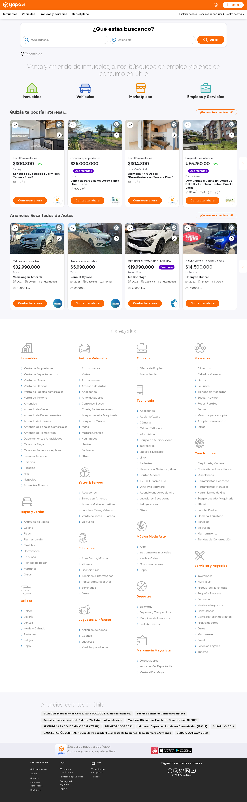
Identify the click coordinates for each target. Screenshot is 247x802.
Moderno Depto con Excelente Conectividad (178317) (173, 726)
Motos (86, 374)
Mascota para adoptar (213, 415)
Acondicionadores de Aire (157, 492)
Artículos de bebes (94, 630)
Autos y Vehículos (93, 358)
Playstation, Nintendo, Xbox (158, 469)
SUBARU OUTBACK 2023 (192, 732)
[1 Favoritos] (15, 228)
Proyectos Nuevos (36, 485)
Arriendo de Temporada (40, 433)
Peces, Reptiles (207, 403)
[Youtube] (193, 771)
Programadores (208, 623)
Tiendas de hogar (35, 563)
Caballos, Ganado (209, 374)
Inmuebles (10, 14)
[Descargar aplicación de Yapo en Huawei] (154, 750)
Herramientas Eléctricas (213, 481)
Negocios (30, 479)
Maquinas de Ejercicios (155, 618)
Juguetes (88, 642)
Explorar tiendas (188, 14)
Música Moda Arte (151, 536)
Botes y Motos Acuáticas (98, 504)
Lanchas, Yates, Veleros (97, 510)
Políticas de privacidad (71, 776)
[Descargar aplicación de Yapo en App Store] (167, 750)
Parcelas (29, 468)
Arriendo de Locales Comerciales (45, 427)
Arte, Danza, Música (95, 558)
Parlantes (146, 463)
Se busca (30, 557)
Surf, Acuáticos (150, 624)
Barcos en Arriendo (94, 498)
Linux (143, 457)
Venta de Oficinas (35, 386)
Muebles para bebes (95, 647)
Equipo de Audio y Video (156, 440)
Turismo (203, 652)
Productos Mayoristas (212, 588)
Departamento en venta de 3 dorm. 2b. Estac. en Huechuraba (82, 720)
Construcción (205, 453)
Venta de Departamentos (41, 374)
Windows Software (152, 487)
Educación (87, 548)
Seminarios (89, 588)
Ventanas (30, 569)
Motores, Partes (92, 433)
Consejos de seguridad (211, 14)
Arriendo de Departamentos (42, 415)
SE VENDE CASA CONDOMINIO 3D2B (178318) (71, 726)
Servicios (203, 522)
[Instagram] (176, 771)
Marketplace (80, 14)
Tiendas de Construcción (214, 539)
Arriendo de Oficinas (37, 421)
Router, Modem (150, 475)
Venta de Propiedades (39, 368)
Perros (202, 409)
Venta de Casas (34, 380)
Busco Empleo (149, 374)
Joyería (28, 617)
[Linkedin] (187, 771)
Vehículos (28, 14)
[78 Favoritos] (15, 125)
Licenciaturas (90, 570)
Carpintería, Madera (211, 463)
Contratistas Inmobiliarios (215, 469)
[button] (59, 135)
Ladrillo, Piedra (207, 510)
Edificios (29, 462)
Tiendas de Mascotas (212, 392)
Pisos (27, 533)
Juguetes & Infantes (95, 620)
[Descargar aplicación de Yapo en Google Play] (183, 750)
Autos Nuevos (91, 380)
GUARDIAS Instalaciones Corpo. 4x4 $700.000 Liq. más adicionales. (87, 713)
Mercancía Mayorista (154, 650)
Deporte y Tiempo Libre (155, 612)
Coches (87, 636)
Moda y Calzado (34, 628)
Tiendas (95, 776)
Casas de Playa (34, 444)
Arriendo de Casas (36, 409)
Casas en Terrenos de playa (42, 450)
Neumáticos (89, 438)
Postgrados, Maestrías (97, 582)
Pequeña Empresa (210, 593)
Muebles (29, 545)
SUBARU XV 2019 (223, 726)
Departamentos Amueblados (43, 438)
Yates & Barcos (91, 482)
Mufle (85, 427)
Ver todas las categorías (98, 771)
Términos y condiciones (66, 771)
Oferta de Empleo (151, 368)
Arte (143, 547)
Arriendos (30, 403)
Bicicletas (146, 606)
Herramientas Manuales (213, 487)
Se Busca (88, 450)
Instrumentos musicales (155, 552)
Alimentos (204, 368)
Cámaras (146, 422)
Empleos (143, 358)
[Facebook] (170, 771)
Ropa (27, 646)
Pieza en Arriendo (35, 456)
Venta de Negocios (210, 605)
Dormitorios (32, 551)
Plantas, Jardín (33, 539)
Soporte (34, 778)
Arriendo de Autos (94, 386)
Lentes (28, 623)
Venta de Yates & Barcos (98, 516)
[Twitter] (181, 771)
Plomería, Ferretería (210, 516)
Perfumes (30, 634)
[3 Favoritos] (187, 125)
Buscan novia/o (208, 397)
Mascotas (202, 358)
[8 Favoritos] (72, 125)
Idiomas (87, 564)
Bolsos (28, 611)
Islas (26, 473)
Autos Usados (91, 368)
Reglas (63, 788)
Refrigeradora (149, 504)
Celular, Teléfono (151, 428)
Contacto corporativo (36, 784)
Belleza (26, 601)
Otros (28, 574)
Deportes (144, 596)
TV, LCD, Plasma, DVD (153, 481)
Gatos (202, 380)
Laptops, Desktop (152, 452)
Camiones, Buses (93, 403)
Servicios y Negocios (211, 566)
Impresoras (147, 446)
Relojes (28, 640)
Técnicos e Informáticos (97, 576)
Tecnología (145, 400)
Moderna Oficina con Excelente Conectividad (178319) (162, 720)
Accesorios (89, 392)
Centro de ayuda (235, 14)
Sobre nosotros (38, 769)
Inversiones (205, 576)
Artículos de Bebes (36, 522)
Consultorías (206, 611)
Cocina (28, 528)
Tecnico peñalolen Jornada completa (161, 713)
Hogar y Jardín (32, 512)
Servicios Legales (209, 646)
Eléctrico (203, 504)
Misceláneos (206, 475)
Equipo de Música (93, 421)
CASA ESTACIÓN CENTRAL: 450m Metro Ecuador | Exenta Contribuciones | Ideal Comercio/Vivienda (107, 732)
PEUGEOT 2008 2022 (119, 726)
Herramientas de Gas (211, 492)
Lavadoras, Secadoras (154, 498)
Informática (147, 434)
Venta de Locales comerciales (43, 392)
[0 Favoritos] (130, 228)
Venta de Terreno (35, 397)
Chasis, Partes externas (97, 409)
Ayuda (33, 773)
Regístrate (35, 790)
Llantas (86, 444)
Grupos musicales (151, 564)
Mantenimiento (208, 533)
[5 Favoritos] (130, 125)
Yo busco (88, 522)
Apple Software (150, 416)
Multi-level (204, 582)
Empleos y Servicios (53, 14)
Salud (201, 640)
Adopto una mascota (212, 421)
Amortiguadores (92, 397)
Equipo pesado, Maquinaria (100, 415)
